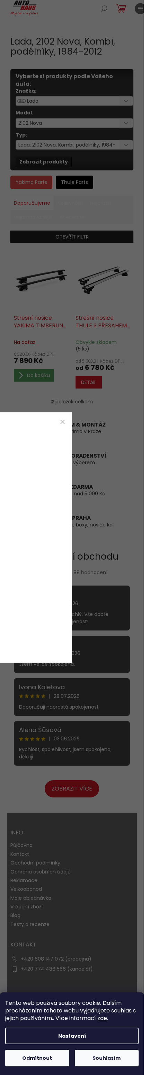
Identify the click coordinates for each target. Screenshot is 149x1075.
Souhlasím (107, 1058)
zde (102, 1018)
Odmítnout (37, 1058)
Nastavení (72, 1035)
